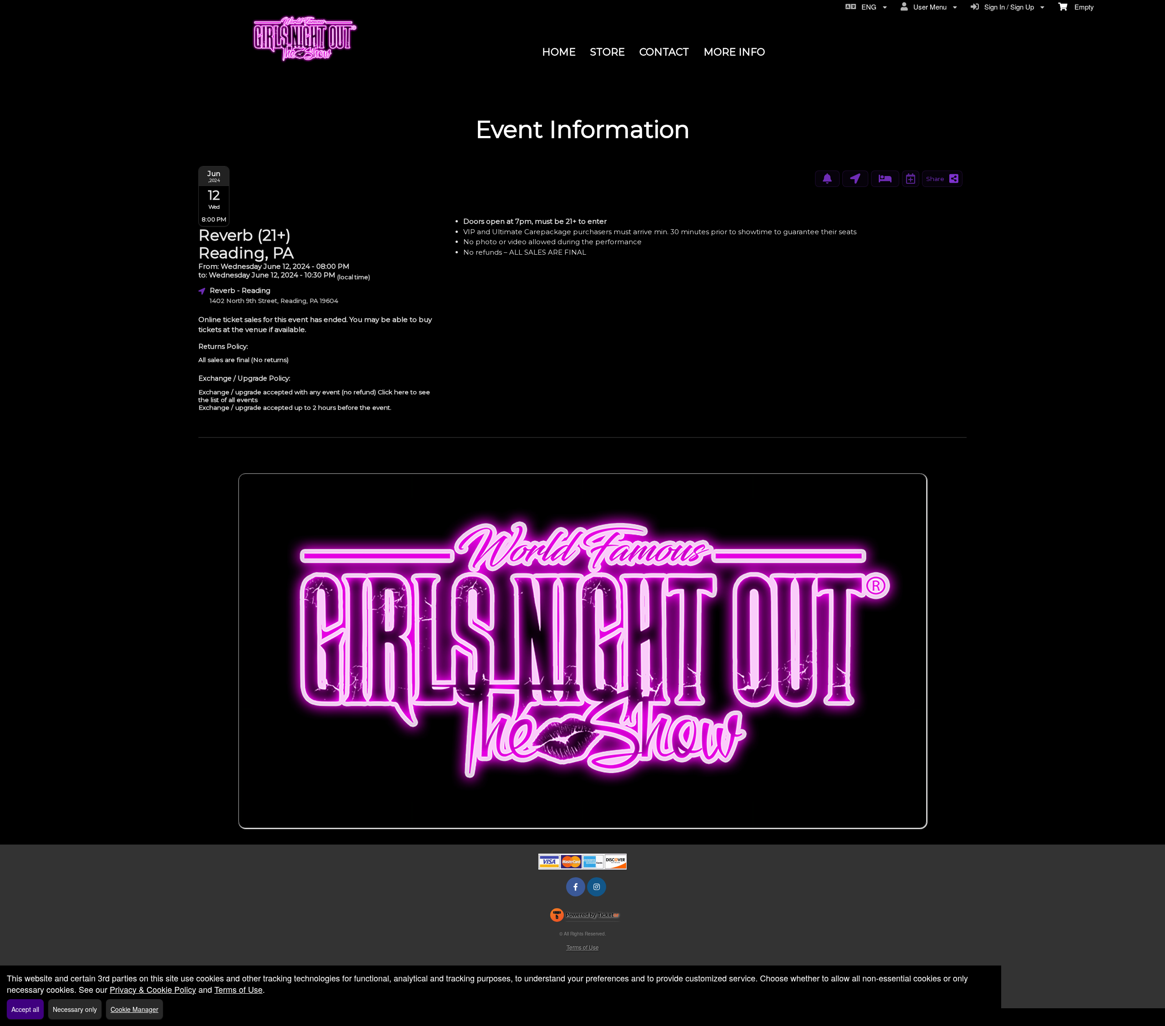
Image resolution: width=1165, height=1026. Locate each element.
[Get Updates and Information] (827, 178)
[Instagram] (596, 886)
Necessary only (75, 1009)
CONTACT (664, 52)
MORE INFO (734, 52)
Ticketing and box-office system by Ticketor (584, 917)
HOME (559, 52)
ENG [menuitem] (867, 6)
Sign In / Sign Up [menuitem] (1007, 6)
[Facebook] (575, 886)
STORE (607, 52)
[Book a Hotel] (885, 178)
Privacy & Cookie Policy (153, 989)
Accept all (25, 1009)
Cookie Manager (134, 1009)
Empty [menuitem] (1080, 6)
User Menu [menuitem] (928, 6)
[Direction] (855, 178)
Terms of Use (583, 947)
